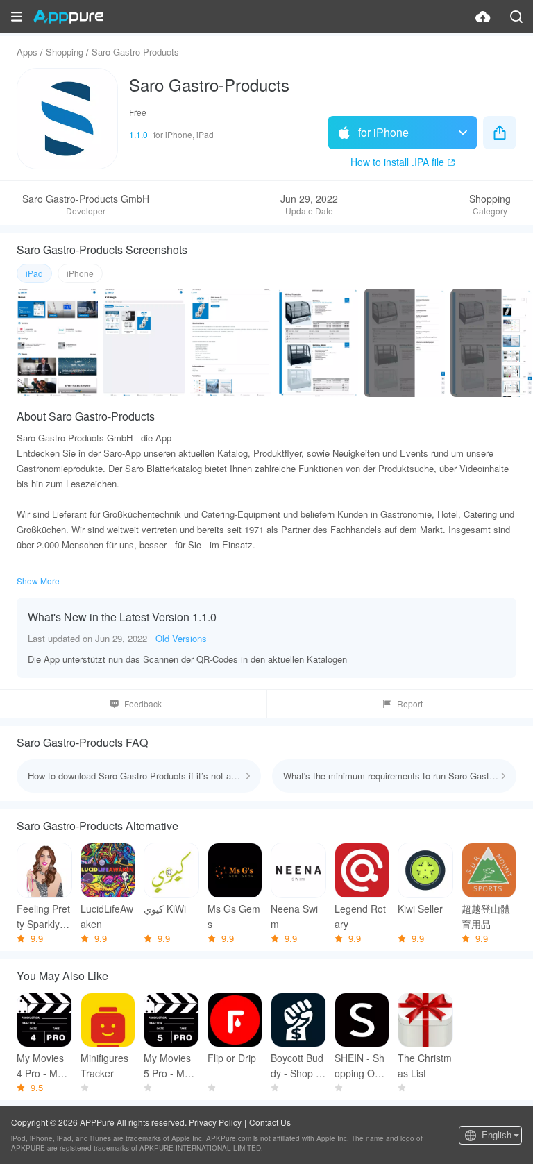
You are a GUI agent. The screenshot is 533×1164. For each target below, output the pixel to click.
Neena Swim (294, 916)
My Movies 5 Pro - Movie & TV (170, 1066)
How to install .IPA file (397, 162)
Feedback (143, 703)
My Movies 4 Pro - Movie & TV (43, 1066)
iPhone (80, 273)
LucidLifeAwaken (107, 916)
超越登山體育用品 (486, 916)
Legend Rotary (360, 916)
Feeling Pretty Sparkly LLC (43, 916)
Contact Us (270, 1122)
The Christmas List (425, 1065)
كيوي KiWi (165, 909)
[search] (516, 16)
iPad (34, 273)
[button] (16, 16)
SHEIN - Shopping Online (359, 1066)
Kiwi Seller (420, 909)
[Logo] (68, 17)
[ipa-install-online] (483, 16)
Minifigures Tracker (104, 1065)
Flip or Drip (232, 1058)
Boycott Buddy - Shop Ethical (298, 1066)
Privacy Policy (215, 1122)
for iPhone (383, 132)
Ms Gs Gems (234, 916)
